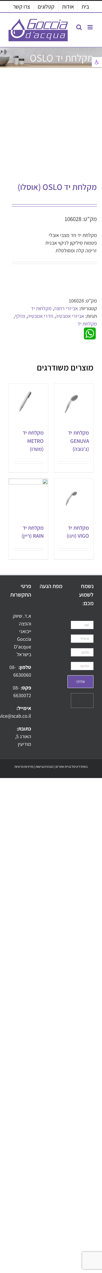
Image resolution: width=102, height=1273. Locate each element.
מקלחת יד (87, 323)
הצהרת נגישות (44, 766)
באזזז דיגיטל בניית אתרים (72, 766)
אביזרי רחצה (66, 308)
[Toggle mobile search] (79, 27)
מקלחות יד (41, 308)
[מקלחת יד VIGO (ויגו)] (73, 498)
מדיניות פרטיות (23, 766)
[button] (97, 62)
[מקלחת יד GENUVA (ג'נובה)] (73, 403)
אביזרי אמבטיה (70, 316)
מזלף (20, 316)
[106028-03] (59, 126)
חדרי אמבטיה (40, 316)
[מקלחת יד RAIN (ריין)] (28, 498)
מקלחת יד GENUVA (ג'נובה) (78, 440)
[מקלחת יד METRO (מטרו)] (28, 403)
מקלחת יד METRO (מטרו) (33, 440)
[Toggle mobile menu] (91, 27)
